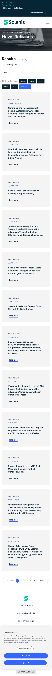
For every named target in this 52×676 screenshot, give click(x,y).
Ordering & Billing (26, 605)
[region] (26, 647)
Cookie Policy (23, 642)
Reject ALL (25, 663)
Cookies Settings (26, 672)
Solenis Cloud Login (26, 621)
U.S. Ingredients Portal (26, 613)
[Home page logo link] (26, 598)
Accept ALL (26, 656)
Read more (13, 123)
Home (4, 32)
